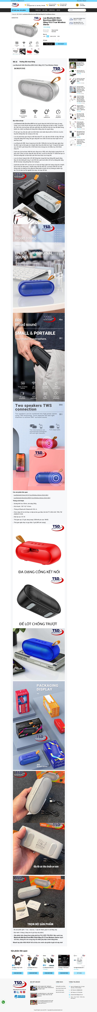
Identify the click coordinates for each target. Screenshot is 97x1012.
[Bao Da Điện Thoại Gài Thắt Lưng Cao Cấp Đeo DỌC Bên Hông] (73, 134)
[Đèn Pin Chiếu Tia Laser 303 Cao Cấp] (73, 73)
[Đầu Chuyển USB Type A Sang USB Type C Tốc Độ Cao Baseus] (73, 116)
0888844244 (52, 5)
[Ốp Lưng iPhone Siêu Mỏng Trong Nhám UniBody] (73, 65)
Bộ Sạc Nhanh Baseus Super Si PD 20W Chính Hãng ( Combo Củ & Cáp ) (22, 1005)
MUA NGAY (61, 44)
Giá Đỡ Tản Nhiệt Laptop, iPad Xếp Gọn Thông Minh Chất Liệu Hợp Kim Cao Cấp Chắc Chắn (81, 99)
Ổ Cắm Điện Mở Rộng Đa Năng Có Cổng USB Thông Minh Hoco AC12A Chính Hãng (81, 125)
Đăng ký (84, 0)
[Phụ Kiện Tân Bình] (15, 4)
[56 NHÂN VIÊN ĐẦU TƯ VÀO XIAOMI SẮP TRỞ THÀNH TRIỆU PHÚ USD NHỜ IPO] (42, 996)
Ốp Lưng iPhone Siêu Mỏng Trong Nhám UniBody (80, 64)
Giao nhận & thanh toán (61, 988)
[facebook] (15, 991)
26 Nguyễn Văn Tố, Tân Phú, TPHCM (36, 5)
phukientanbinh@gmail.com (77, 994)
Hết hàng (79, 973)
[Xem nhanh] (17, 960)
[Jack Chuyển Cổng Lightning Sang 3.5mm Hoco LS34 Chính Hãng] (73, 142)
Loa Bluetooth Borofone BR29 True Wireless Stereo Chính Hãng (32, 498)
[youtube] (24, 991)
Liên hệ (58, 10)
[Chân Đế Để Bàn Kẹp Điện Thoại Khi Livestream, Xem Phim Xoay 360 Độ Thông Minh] (73, 89)
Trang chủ (38, 10)
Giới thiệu (44, 10)
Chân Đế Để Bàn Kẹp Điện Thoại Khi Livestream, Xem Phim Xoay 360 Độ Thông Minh (81, 89)
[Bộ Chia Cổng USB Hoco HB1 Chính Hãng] (73, 81)
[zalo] (18, 991)
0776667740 (63, 5)
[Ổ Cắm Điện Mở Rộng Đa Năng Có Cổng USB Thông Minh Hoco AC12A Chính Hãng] (73, 124)
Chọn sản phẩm (17, 973)
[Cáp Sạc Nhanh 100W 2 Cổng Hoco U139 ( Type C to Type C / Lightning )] (73, 108)
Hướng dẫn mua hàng (60, 986)
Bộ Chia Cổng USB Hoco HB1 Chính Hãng (81, 80)
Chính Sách (52, 10)
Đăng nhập (79, 0)
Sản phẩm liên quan (19, 951)
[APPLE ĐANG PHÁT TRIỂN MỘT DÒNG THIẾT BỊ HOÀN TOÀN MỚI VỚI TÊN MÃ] (42, 988)
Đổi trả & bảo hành (60, 990)
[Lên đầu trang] (95, 707)
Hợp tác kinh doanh (60, 992)
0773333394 (79, 992)
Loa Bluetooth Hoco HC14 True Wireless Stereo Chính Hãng (31, 495)
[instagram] (21, 991)
